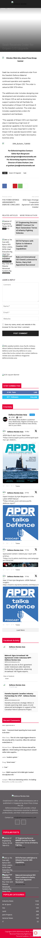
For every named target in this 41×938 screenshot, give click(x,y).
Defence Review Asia (15, 432)
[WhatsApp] (20, 186)
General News (7, 261)
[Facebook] (4, 186)
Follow (33, 397)
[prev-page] (3, 272)
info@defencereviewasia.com (25, 817)
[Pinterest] (15, 186)
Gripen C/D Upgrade (15, 173)
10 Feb (27, 550)
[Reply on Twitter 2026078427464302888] (4, 543)
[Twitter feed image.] (20, 462)
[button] (4, 5)
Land (4, 228)
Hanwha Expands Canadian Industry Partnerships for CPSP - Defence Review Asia (20, 695)
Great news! (11, 760)
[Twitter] (10, 186)
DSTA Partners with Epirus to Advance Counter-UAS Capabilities (26, 860)
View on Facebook (8, 676)
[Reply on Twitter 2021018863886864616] (4, 624)
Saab (24, 173)
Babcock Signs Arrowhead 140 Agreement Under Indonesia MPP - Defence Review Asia (18, 657)
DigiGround (27, 934)
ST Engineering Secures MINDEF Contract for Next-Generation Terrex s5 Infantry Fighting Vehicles (26, 227)
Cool (5, 765)
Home (3, 8)
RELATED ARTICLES (10, 215)
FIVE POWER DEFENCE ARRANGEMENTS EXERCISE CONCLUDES (11, 202)
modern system (12, 755)
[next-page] (7, 272)
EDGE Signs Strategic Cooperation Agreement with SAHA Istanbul (30, 203)
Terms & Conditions (22, 936)
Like (35, 392)
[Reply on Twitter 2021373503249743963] (4, 569)
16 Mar (27, 432)
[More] (25, 186)
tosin (4, 728)
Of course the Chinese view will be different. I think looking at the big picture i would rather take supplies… (19, 747)
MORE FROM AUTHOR (28, 215)
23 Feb (27, 493)
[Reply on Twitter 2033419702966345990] (4, 486)
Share (7, 678)
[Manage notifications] (35, 933)
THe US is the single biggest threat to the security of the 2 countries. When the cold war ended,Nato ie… (19, 738)
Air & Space (11, 8)
